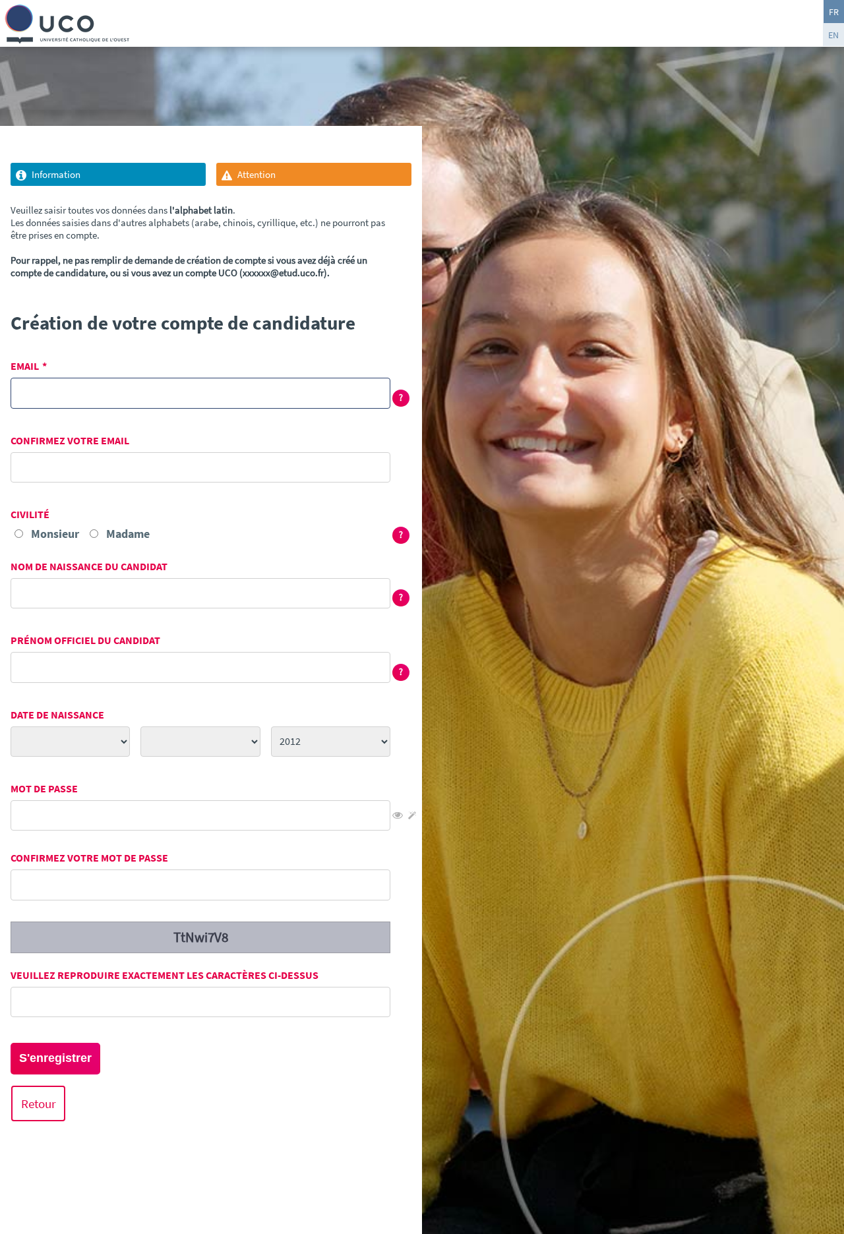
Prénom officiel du (85, 640)
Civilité (30, 514)
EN (833, 35)
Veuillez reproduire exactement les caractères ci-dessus (164, 975)
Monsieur (55, 533)
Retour (38, 1103)
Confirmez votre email (70, 440)
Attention (256, 174)
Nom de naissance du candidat (89, 566)
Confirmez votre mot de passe (89, 858)
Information (56, 174)
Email (25, 366)
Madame (128, 533)
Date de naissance (57, 715)
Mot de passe (44, 788)
